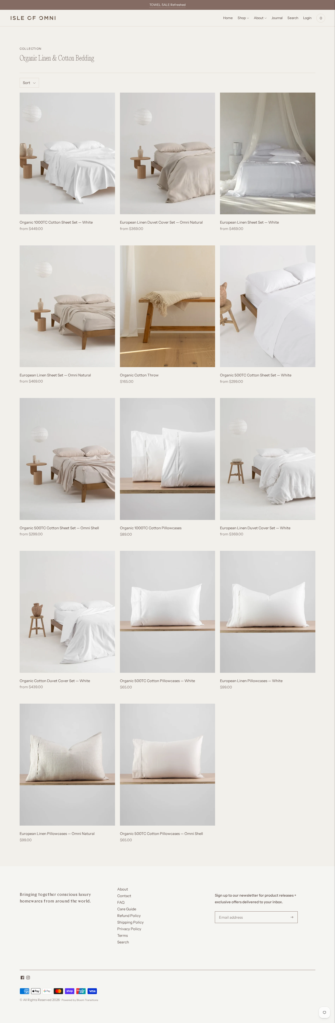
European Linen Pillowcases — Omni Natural (57, 833)
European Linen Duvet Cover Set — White (255, 528)
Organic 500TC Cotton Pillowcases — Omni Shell (161, 833)
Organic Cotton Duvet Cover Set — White (55, 680)
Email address (230, 912)
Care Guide (126, 909)
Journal (277, 18)
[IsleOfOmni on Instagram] (28, 978)
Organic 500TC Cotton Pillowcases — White (157, 680)
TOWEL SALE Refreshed (167, 5)
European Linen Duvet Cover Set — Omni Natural (161, 222)
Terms (122, 935)
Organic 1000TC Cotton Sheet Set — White (56, 222)
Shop (242, 18)
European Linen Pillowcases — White (251, 680)
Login (307, 18)
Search (123, 942)
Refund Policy (129, 915)
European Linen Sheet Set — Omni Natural (55, 375)
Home (228, 18)
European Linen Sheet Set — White (249, 222)
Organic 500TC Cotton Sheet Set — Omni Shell (59, 528)
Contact (124, 895)
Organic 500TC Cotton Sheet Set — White (255, 375)
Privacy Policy (129, 929)
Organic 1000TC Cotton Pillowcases (150, 528)
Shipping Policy (130, 922)
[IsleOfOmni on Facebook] (22, 978)
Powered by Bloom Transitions (80, 1000)
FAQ (121, 902)
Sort (26, 82)
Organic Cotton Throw (139, 375)
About (258, 18)
